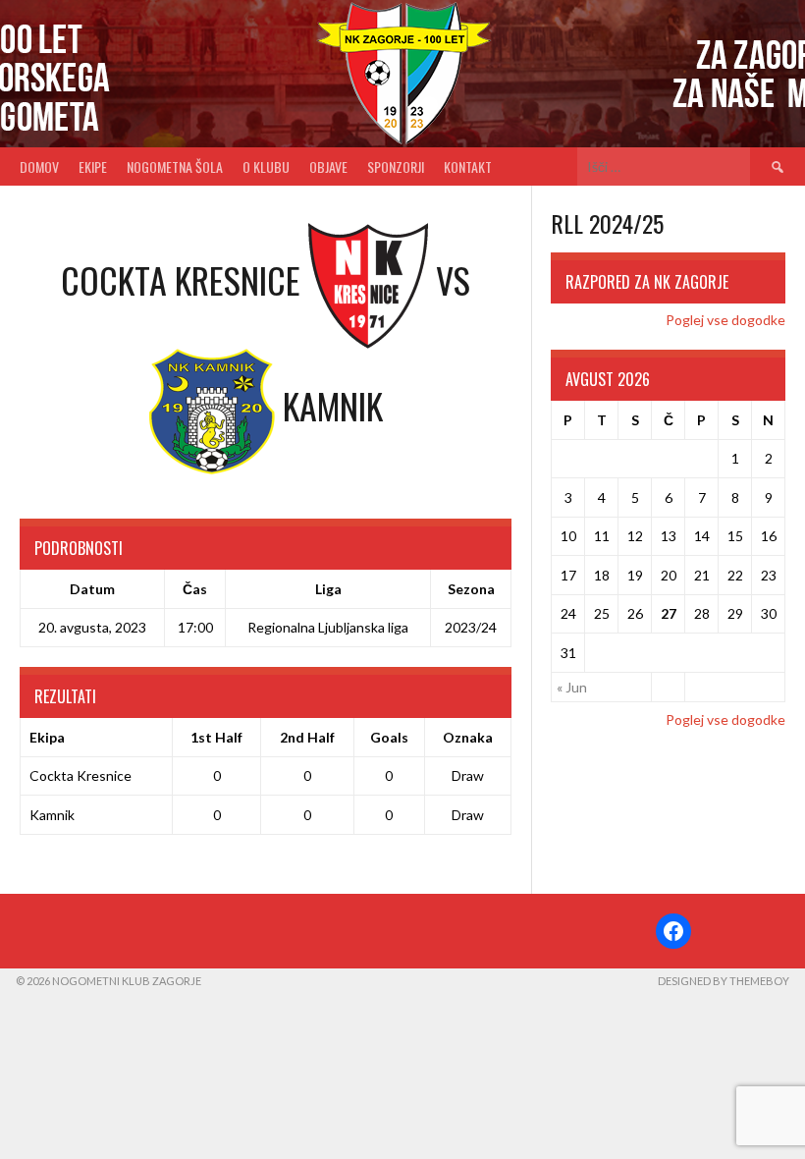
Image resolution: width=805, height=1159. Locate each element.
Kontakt (468, 166)
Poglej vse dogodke (725, 319)
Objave (328, 166)
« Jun (572, 687)
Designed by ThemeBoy (723, 980)
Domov (39, 166)
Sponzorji (395, 166)
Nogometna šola (175, 166)
